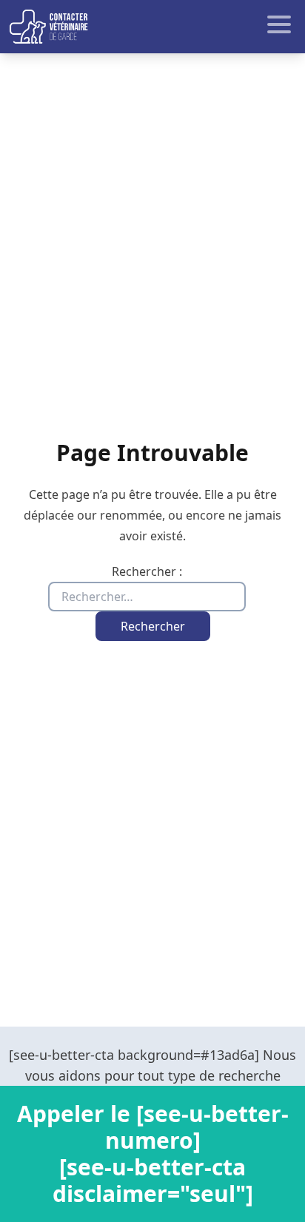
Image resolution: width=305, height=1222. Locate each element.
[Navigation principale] (152, 26)
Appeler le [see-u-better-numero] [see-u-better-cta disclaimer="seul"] (153, 1153)
